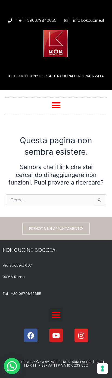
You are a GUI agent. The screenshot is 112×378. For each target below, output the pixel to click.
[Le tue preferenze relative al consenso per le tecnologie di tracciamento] (102, 368)
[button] (56, 105)
